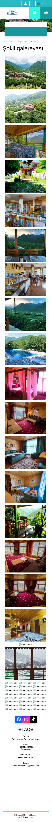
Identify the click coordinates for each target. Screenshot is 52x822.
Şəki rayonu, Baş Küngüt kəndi (26, 739)
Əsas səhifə (8, 41)
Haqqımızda (21, 41)
